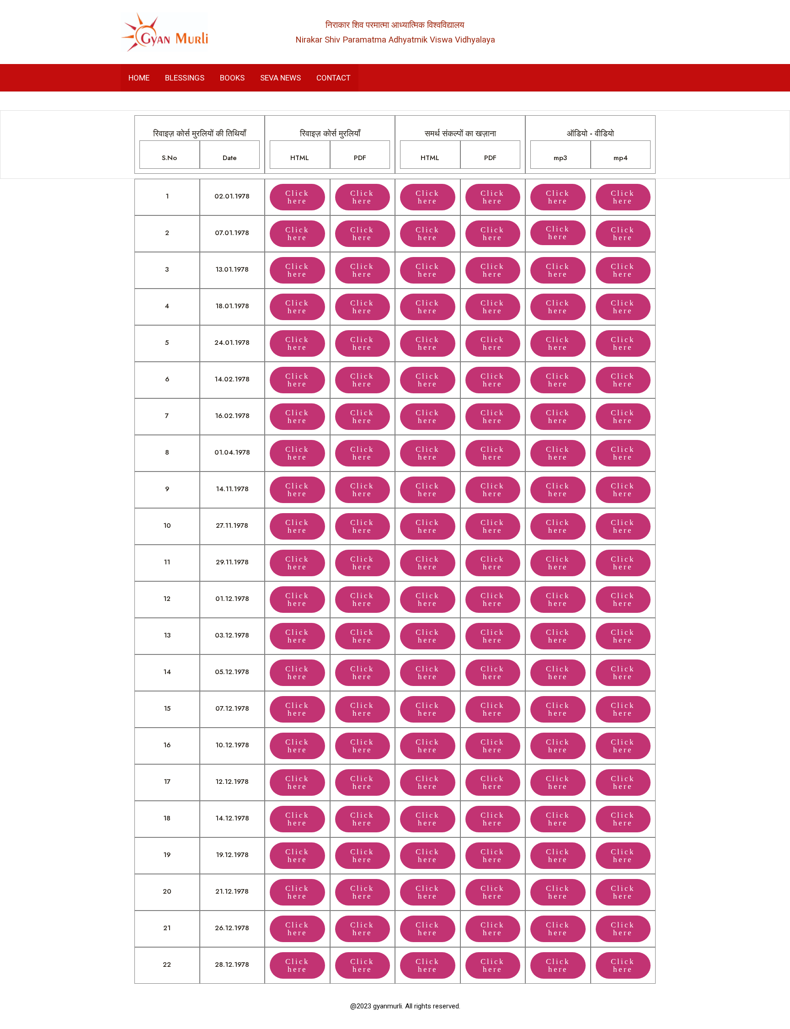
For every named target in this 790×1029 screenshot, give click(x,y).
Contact (333, 77)
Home (138, 77)
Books (232, 77)
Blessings (184, 77)
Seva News (280, 77)
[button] (558, 232)
